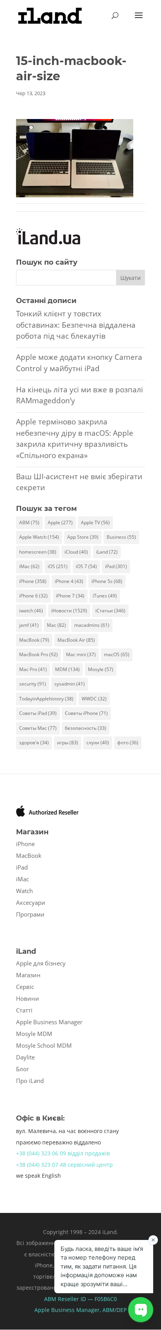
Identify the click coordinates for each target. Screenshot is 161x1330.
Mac (56, 625)
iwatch (31, 610)
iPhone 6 (33, 595)
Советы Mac (38, 728)
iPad (116, 566)
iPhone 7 (70, 595)
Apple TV (95, 522)
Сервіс (25, 987)
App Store (82, 537)
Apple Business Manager (49, 1022)
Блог (22, 1069)
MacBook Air (76, 640)
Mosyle (100, 669)
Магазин (28, 975)
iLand (107, 552)
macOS (116, 654)
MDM (67, 669)
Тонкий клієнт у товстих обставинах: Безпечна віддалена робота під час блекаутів (76, 325)
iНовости (69, 610)
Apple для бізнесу (41, 963)
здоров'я (34, 742)
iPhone (33, 581)
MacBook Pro (38, 654)
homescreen (37, 552)
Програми (30, 914)
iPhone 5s (106, 581)
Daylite (25, 1057)
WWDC (94, 698)
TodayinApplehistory (46, 698)
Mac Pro (33, 669)
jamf (29, 625)
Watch (24, 891)
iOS (58, 566)
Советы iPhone (86, 713)
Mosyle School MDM (44, 1045)
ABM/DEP (114, 1310)
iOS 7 (86, 566)
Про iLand (30, 1081)
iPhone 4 (69, 581)
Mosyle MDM (34, 1034)
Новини (27, 998)
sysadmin (69, 683)
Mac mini (81, 654)
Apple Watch (39, 537)
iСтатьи (110, 610)
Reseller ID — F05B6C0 (86, 1299)
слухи (97, 742)
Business (121, 537)
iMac (29, 566)
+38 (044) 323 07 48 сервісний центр (64, 1164)
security (32, 683)
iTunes (105, 595)
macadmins (91, 625)
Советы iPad (38, 713)
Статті (24, 1010)
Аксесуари (30, 902)
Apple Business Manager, (68, 1310)
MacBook (34, 640)
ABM (29, 522)
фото (127, 742)
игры (67, 742)
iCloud (76, 552)
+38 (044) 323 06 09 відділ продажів (63, 1153)
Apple (60, 522)
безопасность (85, 728)
